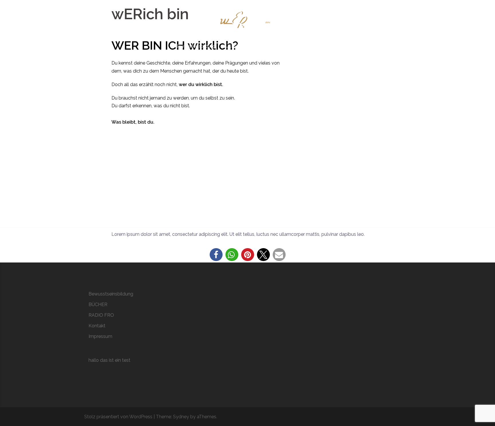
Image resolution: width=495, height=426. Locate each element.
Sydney (181, 416)
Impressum (308, 46)
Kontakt (283, 46)
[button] (216, 254)
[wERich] (247, 22)
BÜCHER (231, 46)
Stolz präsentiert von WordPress (118, 416)
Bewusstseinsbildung (195, 46)
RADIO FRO (257, 46)
